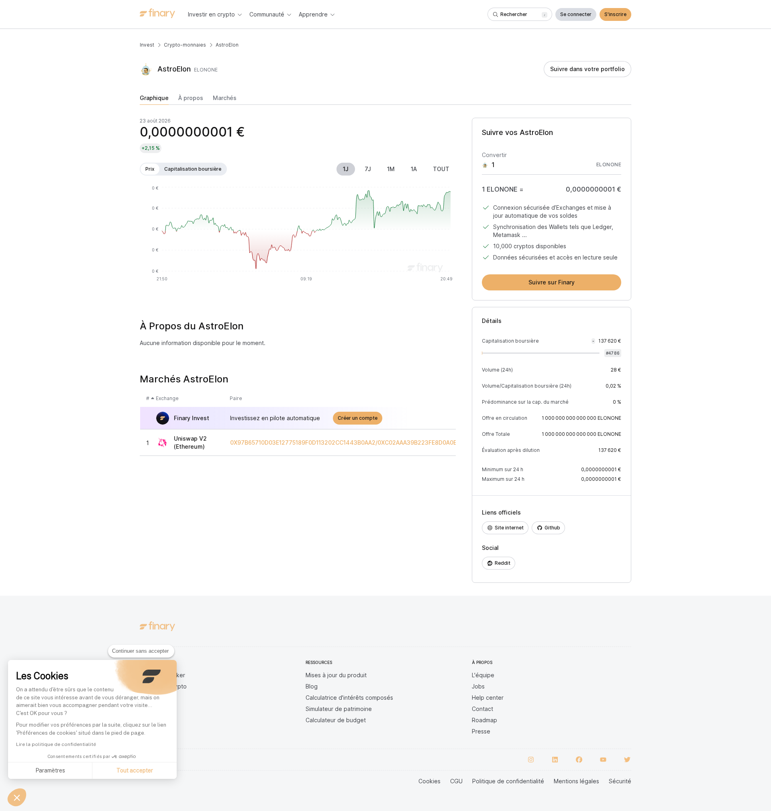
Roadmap (484, 720)
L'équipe (483, 675)
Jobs (478, 686)
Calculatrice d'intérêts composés (349, 697)
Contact (482, 708)
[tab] (154, 99)
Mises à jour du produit (336, 675)
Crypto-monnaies (185, 45)
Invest (147, 45)
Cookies (429, 781)
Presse (481, 731)
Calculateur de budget (336, 720)
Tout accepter (134, 770)
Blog (312, 686)
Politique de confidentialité (508, 781)
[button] (17, 797)
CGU (456, 781)
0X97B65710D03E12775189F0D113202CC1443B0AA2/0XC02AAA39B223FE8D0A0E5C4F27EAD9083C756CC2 (380, 442)
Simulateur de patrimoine (339, 708)
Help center (488, 697)
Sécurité (620, 781)
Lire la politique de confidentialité (56, 744)
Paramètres (50, 770)
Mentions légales (576, 781)
